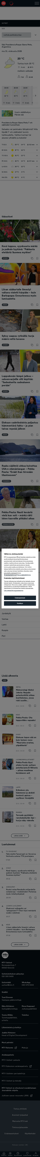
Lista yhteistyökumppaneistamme (13, 591)
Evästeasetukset (20, 598)
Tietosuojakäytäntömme (24, 575)
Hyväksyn (20, 603)
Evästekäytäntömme (10, 575)
